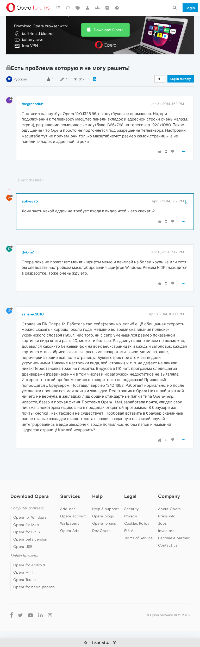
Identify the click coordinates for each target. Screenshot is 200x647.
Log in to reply (180, 79)
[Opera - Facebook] (11, 615)
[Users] (88, 8)
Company (169, 496)
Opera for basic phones (34, 587)
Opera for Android (29, 565)
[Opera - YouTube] (30, 615)
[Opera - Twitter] (20, 615)
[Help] (117, 8)
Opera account (73, 516)
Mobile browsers (24, 556)
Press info (166, 516)
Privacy (130, 516)
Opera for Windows (30, 517)
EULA (128, 531)
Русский (20, 79)
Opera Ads (69, 531)
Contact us (167, 545)
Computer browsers (26, 508)
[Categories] (58, 8)
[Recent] (68, 8)
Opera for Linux (26, 532)
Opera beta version (30, 539)
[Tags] (78, 8)
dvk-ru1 (28, 252)
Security (131, 509)
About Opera (169, 509)
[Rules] (107, 8)
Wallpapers (69, 523)
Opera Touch (24, 580)
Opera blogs (103, 516)
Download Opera (108, 30)
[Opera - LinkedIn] (40, 615)
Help (97, 496)
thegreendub (32, 104)
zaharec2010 (33, 314)
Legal (130, 496)
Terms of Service (138, 538)
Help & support (105, 509)
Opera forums (104, 523)
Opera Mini (23, 572)
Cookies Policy (136, 523)
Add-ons (67, 509)
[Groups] (97, 8)
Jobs (162, 523)
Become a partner (174, 538)
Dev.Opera (101, 531)
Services (70, 496)
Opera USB (23, 546)
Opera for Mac (26, 525)
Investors (166, 531)
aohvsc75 (30, 201)
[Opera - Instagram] (50, 615)
